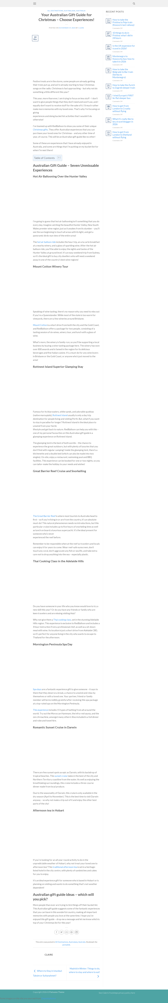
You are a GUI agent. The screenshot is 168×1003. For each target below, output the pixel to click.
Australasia (69, 11)
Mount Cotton (40, 325)
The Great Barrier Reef (44, 516)
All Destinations (55, 11)
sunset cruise (61, 776)
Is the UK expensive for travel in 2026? (123, 47)
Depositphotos (48, 998)
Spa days (37, 689)
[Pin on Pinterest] (71, 932)
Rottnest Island (60, 415)
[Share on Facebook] (56, 932)
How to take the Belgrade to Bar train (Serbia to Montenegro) (122, 73)
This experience (40, 710)
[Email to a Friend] (66, 932)
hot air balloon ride (46, 242)
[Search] (134, 3)
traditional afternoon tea (65, 867)
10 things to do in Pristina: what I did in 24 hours (122, 35)
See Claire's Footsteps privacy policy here (117, 993)
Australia (80, 11)
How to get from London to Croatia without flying (121, 108)
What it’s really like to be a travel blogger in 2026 (122, 122)
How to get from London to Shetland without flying (122, 135)
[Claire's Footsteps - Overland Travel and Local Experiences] (84, 3)
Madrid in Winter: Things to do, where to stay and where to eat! (84, 970)
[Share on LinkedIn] (76, 932)
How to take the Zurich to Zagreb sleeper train (123, 86)
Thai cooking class (62, 619)
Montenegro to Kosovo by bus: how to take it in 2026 (123, 59)
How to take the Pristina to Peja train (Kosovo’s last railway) (123, 22)
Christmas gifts (40, 129)
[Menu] (34, 3)
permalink (66, 945)
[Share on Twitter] (61, 932)
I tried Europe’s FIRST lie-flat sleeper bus (123, 96)
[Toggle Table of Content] (58, 157)
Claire (81, 28)
